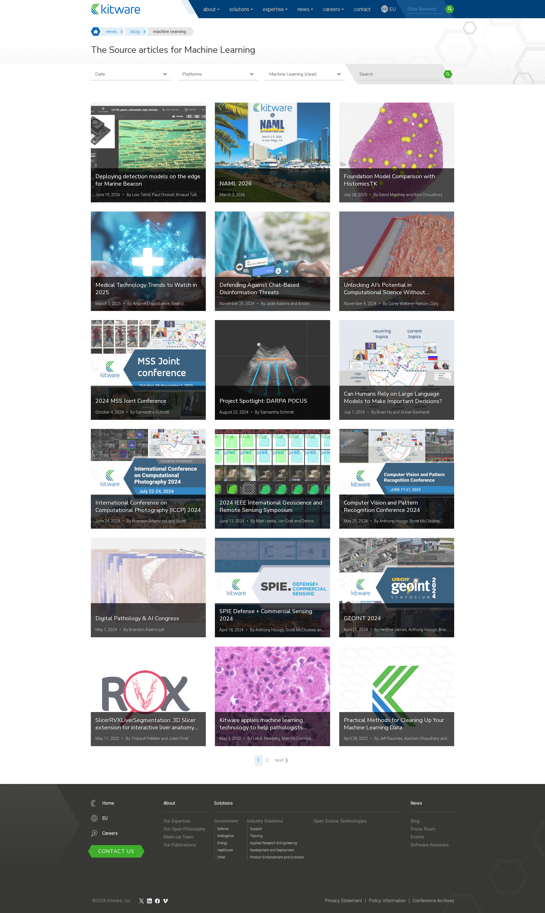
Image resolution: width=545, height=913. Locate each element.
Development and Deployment (272, 850)
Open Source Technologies (340, 821)
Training (256, 836)
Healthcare (225, 850)
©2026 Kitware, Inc (111, 900)
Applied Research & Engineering (273, 843)
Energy (222, 843)
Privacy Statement (343, 900)
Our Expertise (177, 821)
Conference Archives (433, 900)
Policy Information (387, 900)
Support (256, 829)
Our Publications (180, 845)
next (279, 760)
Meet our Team (178, 837)
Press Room (422, 829)
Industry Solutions (265, 821)
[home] (95, 31)
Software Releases (429, 845)
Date (100, 74)
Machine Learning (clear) (293, 74)
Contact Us (116, 851)
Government (226, 821)
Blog (415, 821)
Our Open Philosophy (185, 829)
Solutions (239, 9)
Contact (362, 9)
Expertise (273, 9)
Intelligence (225, 836)
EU (392, 9)
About (209, 9)
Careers (331, 9)
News (303, 9)
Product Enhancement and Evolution (277, 857)
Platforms (192, 74)
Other (221, 857)
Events (417, 837)
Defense (223, 829)
